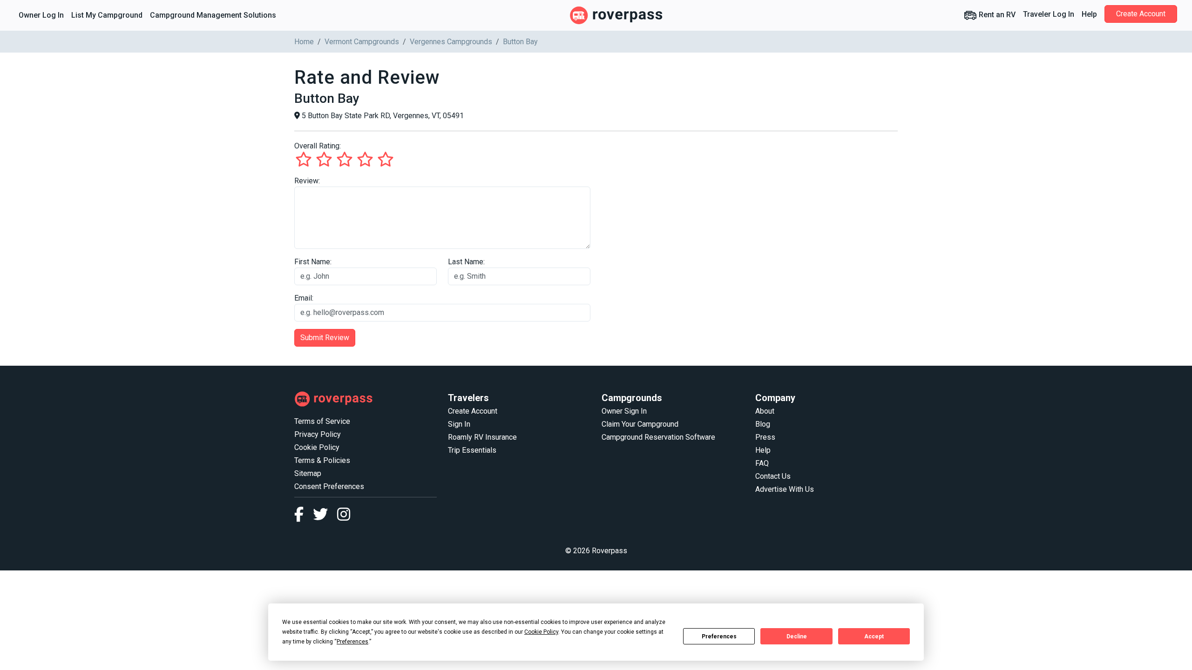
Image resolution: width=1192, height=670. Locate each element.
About (764, 411)
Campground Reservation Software (658, 437)
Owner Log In (41, 15)
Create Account (1140, 13)
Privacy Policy (317, 434)
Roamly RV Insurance (482, 437)
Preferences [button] (352, 641)
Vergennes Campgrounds (451, 41)
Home (304, 41)
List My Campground (106, 15)
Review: (307, 180)
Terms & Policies (322, 460)
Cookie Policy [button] (541, 632)
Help (1089, 14)
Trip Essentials (472, 450)
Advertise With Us (784, 489)
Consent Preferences (329, 486)
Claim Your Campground (640, 424)
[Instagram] (343, 517)
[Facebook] (303, 517)
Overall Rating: (317, 145)
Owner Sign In (624, 411)
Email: (303, 298)
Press (765, 437)
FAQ (762, 463)
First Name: (313, 261)
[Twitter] (325, 517)
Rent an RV (996, 14)
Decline (796, 636)
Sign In (459, 424)
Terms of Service (322, 421)
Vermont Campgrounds (362, 41)
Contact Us (773, 476)
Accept (874, 636)
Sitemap (307, 473)
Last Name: (466, 261)
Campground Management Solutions (213, 15)
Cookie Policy (316, 447)
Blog (762, 424)
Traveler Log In (1048, 14)
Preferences (719, 636)
